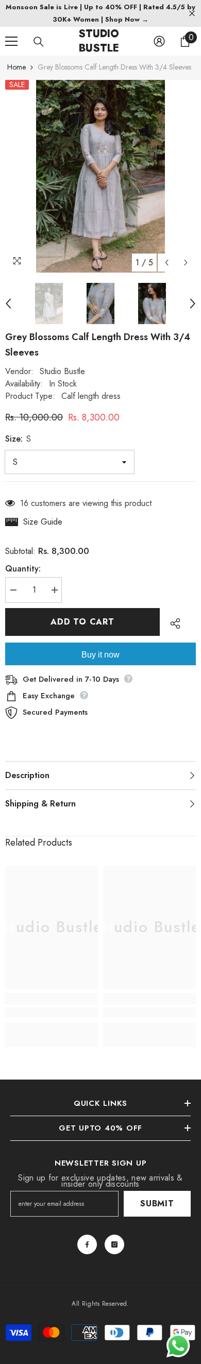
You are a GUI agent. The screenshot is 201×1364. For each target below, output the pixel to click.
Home (16, 67)
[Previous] (167, 263)
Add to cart (82, 622)
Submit (157, 1203)
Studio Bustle (62, 371)
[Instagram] (114, 1244)
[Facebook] (87, 1244)
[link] (51, 1012)
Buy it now (100, 654)
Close (192, 14)
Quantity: (23, 569)
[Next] (186, 263)
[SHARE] (172, 623)
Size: (18, 439)
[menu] (11, 41)
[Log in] (159, 41)
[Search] (38, 42)
